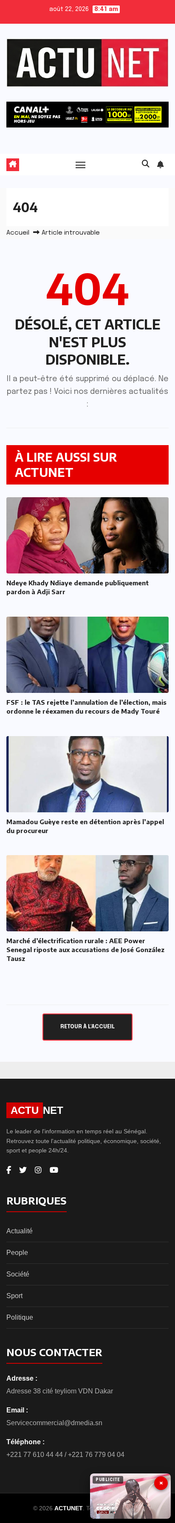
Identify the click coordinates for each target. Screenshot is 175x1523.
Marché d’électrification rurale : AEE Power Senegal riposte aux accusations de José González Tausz (85, 949)
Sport (14, 1295)
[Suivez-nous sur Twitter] (23, 1170)
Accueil (17, 233)
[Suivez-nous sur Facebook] (8, 1170)
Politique (19, 1317)
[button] (146, 164)
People (17, 1252)
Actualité (19, 1231)
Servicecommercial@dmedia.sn (54, 1422)
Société (17, 1274)
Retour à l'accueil (87, 1027)
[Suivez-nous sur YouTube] (54, 1170)
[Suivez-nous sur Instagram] (38, 1170)
